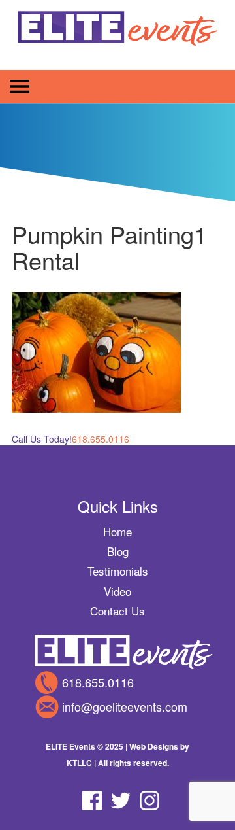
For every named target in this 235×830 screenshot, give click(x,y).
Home (117, 531)
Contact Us (117, 610)
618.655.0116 (98, 682)
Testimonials (117, 570)
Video (117, 591)
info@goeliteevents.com (124, 706)
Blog (118, 551)
